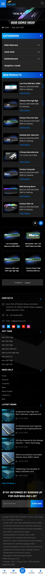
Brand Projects (7, 391)
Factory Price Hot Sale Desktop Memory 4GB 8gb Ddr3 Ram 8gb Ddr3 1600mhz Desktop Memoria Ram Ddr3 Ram (30, 118)
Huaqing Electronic (10, 535)
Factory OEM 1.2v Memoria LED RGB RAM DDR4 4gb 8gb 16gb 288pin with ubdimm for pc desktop (30, 204)
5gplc (27, 532)
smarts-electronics (27, 547)
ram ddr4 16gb (7, 337)
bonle (16, 553)
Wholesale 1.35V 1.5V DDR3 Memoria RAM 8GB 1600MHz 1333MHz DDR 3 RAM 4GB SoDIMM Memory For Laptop (33, 245)
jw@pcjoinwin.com (19, 321)
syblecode (20, 544)
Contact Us (6, 395)
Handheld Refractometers (23, 529)
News (4, 387)
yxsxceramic (7, 547)
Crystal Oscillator (35, 541)
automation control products (14, 532)
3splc (20, 523)
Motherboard (11, 58)
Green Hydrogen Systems (30, 550)
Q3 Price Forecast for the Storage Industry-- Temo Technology (29, 441)
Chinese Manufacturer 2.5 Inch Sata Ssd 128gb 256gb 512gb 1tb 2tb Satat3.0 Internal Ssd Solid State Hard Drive (29, 152)
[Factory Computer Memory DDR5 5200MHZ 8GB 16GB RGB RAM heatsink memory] (10, 173)
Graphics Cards (12, 65)
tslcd (16, 523)
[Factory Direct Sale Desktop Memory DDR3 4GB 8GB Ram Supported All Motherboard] (33, 259)
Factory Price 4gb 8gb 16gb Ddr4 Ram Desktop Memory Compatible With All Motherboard (30, 101)
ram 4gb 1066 (7, 364)
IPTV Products (8, 529)
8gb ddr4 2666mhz (9, 349)
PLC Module (7, 526)
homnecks (16, 550)
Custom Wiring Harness (20, 541)
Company (5, 384)
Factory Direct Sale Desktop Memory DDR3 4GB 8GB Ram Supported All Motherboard (33, 269)
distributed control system (32, 523)
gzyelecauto (7, 550)
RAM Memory (11, 45)
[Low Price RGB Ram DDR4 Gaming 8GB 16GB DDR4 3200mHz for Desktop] (10, 87)
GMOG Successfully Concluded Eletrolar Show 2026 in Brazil (29, 456)
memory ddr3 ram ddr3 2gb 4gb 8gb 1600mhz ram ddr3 (11, 269)
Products (5, 380)
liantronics (38, 547)
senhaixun (7, 541)
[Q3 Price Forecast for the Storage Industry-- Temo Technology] (8, 444)
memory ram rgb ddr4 (10, 353)
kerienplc (16, 547)
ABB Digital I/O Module (11, 556)
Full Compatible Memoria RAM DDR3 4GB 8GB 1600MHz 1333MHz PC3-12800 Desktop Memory (12, 245)
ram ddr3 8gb (7, 341)
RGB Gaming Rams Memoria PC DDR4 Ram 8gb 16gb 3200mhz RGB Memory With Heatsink (29, 186)
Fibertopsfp (7, 538)
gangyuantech (29, 544)
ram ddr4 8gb (7, 345)
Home (6, 27)
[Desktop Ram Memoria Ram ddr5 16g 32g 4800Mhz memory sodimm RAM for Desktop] (10, 138)
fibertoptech (37, 529)
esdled (22, 556)
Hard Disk (9, 52)
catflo (32, 535)
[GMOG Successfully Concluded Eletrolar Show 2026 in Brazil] (8, 458)
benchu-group (24, 553)
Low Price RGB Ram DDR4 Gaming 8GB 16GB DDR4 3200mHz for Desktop (30, 83)
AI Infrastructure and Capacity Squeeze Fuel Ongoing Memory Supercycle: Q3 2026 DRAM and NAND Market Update (29, 427)
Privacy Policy (22, 562)
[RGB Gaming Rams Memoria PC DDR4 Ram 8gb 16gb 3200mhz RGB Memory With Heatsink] (10, 190)
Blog (3, 399)
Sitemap (6, 562)
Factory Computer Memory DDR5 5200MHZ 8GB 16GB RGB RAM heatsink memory (29, 169)
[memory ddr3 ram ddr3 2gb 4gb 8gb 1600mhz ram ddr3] (11, 259)
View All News (8, 483)
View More (24, 93)
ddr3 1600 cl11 (7, 357)
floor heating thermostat (21, 538)
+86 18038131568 (16, 315)
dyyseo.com (15, 559)
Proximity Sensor (24, 535)
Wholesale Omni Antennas (22, 526)
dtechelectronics (9, 544)
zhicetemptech (8, 553)
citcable (29, 556)
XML (13, 562)
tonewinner (37, 526)
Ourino (33, 538)
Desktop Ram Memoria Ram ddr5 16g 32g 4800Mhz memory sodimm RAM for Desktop (30, 135)
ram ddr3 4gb (7, 360)
